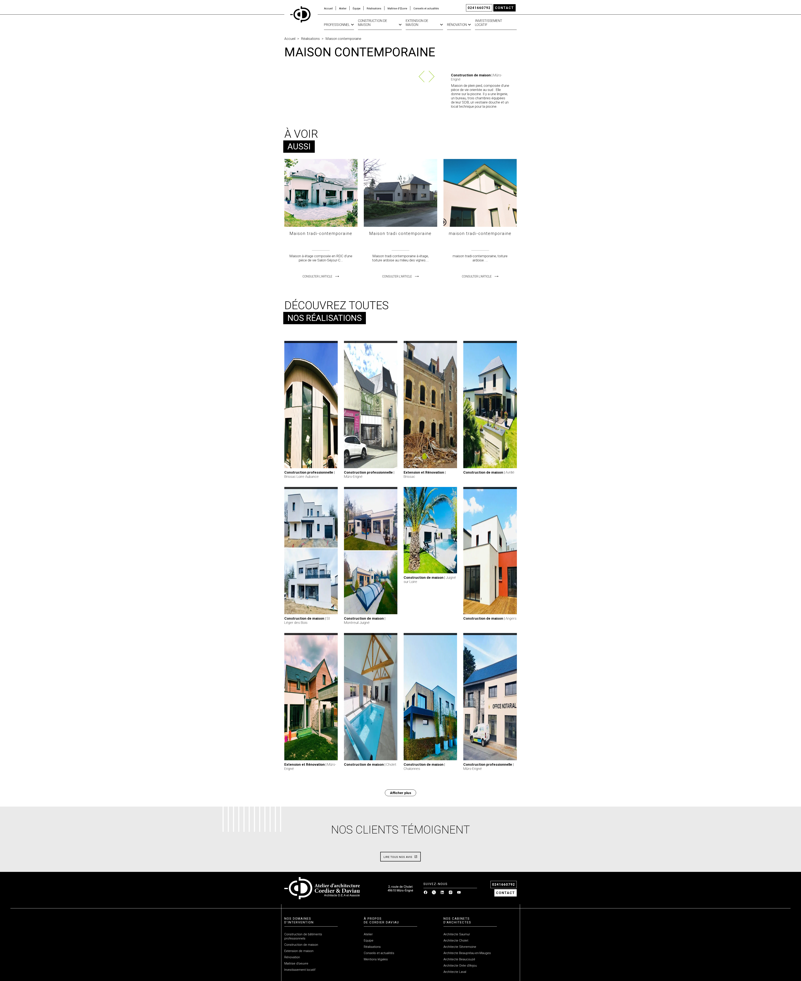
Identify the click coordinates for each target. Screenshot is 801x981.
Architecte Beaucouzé (459, 959)
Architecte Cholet (455, 940)
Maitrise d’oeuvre (296, 963)
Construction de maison (372, 23)
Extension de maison (417, 23)
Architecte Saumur (456, 934)
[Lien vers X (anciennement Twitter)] (434, 893)
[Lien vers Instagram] (450, 893)
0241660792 (479, 8)
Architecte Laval (454, 972)
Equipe (368, 940)
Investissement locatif (488, 23)
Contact (504, 8)
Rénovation (457, 25)
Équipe (356, 8)
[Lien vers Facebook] (425, 893)
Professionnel (337, 25)
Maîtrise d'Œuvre (397, 8)
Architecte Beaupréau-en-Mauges (467, 953)
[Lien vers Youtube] (459, 893)
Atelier (342, 8)
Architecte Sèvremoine (459, 947)
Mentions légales (376, 959)
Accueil (328, 8)
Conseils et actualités (426, 8)
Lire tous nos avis (398, 857)
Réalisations (374, 8)
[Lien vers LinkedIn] (442, 893)
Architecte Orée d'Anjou (460, 965)
